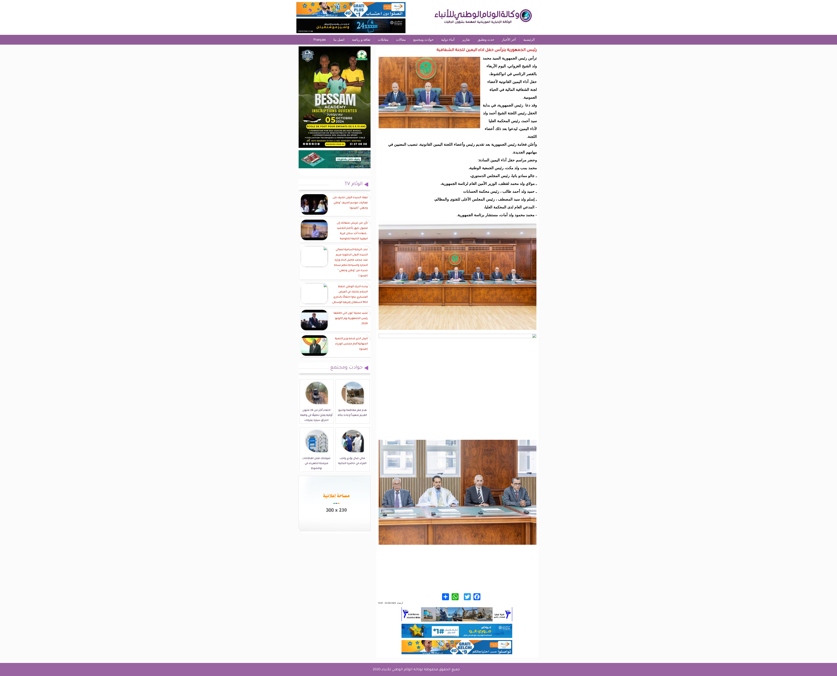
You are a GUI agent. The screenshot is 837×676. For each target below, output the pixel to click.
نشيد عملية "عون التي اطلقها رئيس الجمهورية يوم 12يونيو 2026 (350, 318)
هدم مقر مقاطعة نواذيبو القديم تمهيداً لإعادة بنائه (352, 413)
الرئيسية (529, 39)
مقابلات (383, 39)
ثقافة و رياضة (361, 39)
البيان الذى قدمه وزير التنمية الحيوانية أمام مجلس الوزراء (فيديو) (351, 344)
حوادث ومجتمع (423, 39)
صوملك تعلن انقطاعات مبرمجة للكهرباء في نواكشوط (316, 463)
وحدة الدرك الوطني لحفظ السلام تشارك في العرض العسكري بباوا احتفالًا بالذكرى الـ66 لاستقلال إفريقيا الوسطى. (350, 294)
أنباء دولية (447, 39)
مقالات (401, 39)
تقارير (466, 39)
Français (319, 39)
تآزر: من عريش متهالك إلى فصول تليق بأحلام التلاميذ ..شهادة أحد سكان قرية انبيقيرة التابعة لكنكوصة (352, 231)
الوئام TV (353, 184)
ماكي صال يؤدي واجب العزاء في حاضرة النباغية (352, 461)
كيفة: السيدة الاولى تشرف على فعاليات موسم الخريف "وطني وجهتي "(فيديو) (350, 203)
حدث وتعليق (486, 39)
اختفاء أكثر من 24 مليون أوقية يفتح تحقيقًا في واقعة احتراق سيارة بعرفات (316, 415)
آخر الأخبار (509, 39)
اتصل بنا (338, 39)
